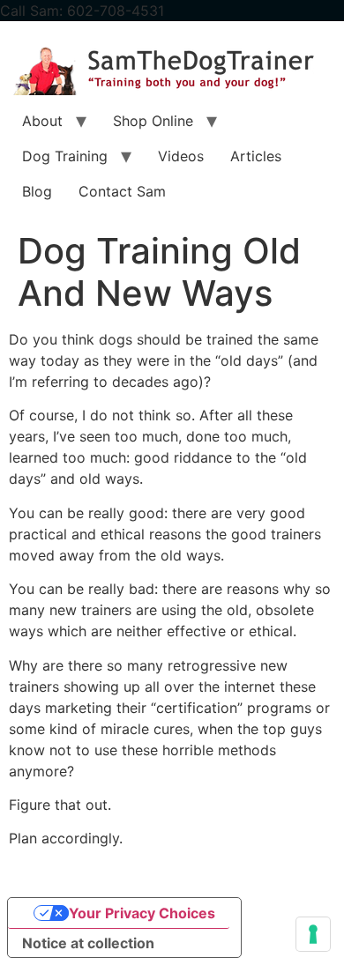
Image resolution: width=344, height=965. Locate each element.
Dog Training (65, 156)
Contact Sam (122, 191)
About (42, 121)
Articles (255, 156)
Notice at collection (88, 943)
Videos (181, 156)
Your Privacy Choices (142, 913)
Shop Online (153, 121)
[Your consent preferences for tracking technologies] (313, 934)
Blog (37, 191)
